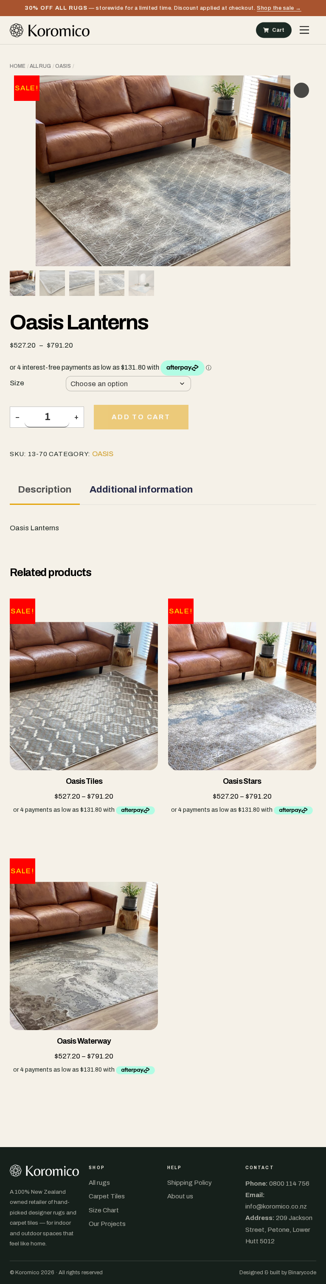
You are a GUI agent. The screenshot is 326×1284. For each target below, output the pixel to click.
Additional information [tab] (141, 489)
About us (180, 1196)
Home (17, 66)
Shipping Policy (189, 1182)
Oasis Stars (242, 781)
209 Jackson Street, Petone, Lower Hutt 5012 (278, 1229)
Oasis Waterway (84, 1041)
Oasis (63, 66)
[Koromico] (50, 30)
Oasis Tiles (84, 781)
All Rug (40, 66)
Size (17, 383)
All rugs (99, 1182)
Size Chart (104, 1210)
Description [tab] (44, 489)
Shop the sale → (279, 8)
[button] (301, 90)
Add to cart (141, 417)
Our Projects (107, 1223)
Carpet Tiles (107, 1196)
